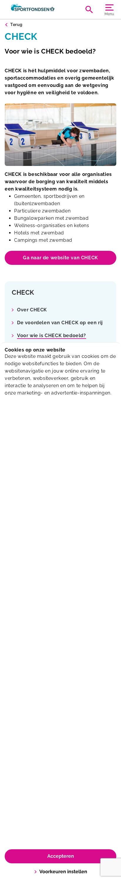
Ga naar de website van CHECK (60, 257)
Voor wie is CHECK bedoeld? (51, 335)
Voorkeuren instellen (63, 871)
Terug (16, 24)
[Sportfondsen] (32, 9)
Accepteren (60, 856)
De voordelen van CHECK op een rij (60, 322)
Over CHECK (32, 310)
